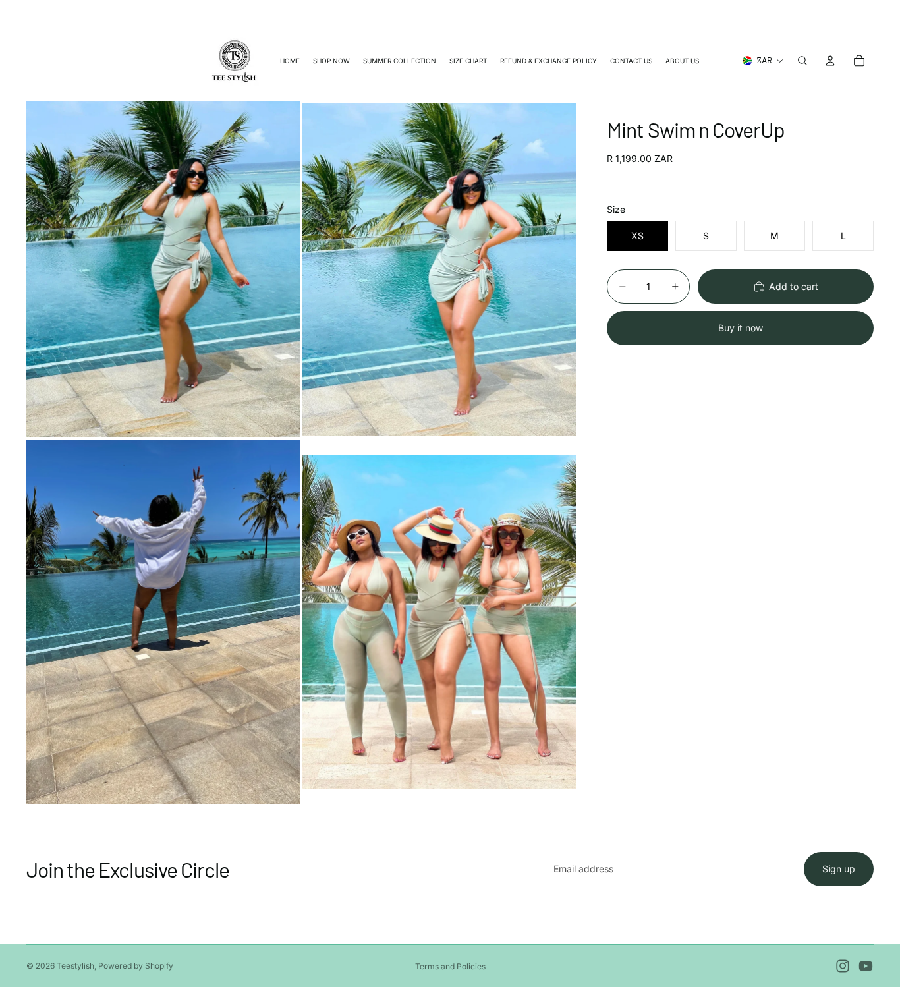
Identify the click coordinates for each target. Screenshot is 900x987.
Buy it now (740, 327)
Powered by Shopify (135, 966)
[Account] (830, 60)
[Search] (802, 60)
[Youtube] (866, 966)
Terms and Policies (450, 966)
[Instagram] (843, 966)
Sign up (838, 868)
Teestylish (75, 966)
